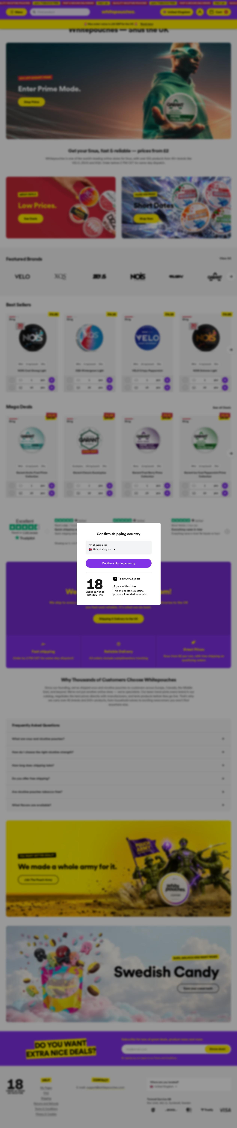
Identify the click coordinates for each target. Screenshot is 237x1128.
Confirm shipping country (118, 563)
